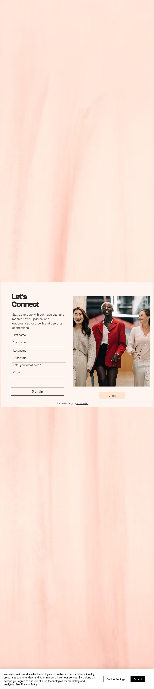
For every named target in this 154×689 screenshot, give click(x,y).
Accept (138, 679)
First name (19, 335)
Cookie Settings (115, 679)
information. (82, 403)
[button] (112, 395)
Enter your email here (26, 365)
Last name (19, 350)
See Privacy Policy (26, 684)
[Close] (149, 679)
